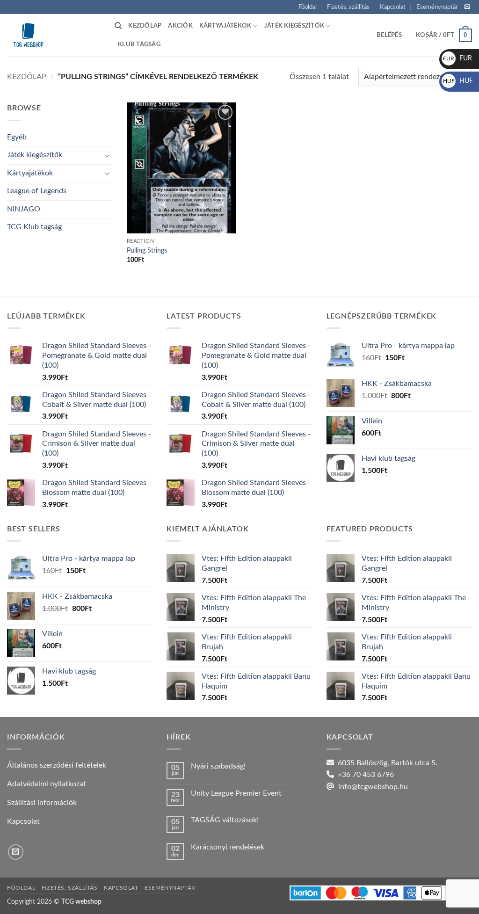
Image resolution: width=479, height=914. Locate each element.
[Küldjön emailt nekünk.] (467, 7)
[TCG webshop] (54, 35)
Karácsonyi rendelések (227, 847)
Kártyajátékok (225, 26)
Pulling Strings (147, 250)
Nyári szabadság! (218, 766)
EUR (457, 58)
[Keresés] (118, 26)
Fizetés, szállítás (348, 7)
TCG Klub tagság (34, 227)
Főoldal (307, 7)
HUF (458, 81)
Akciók (180, 26)
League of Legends (36, 191)
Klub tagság (139, 44)
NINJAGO (23, 209)
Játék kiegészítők (294, 26)
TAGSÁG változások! (225, 820)
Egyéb (17, 137)
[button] (389, 35)
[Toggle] (107, 155)
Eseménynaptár (437, 7)
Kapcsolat (393, 7)
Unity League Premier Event (236, 793)
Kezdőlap (144, 26)
